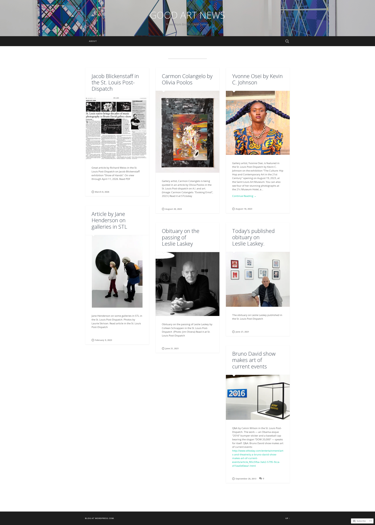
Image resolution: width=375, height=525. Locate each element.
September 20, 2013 (246, 478)
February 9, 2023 (103, 340)
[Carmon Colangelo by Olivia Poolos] (187, 132)
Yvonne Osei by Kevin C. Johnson (257, 79)
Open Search (287, 41)
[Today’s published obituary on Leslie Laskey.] (258, 279)
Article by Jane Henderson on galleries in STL (109, 220)
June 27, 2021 (242, 331)
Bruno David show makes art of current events (254, 360)
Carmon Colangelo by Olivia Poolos (187, 79)
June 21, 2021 (172, 348)
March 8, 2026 (102, 191)
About (93, 41)
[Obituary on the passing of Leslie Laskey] (187, 284)
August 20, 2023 (173, 209)
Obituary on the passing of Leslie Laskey (180, 237)
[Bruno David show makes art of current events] (258, 397)
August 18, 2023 (244, 208)
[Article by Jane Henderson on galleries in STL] (117, 271)
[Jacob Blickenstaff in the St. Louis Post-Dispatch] (117, 128)
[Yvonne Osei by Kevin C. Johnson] (258, 123)
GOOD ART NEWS (187, 14)
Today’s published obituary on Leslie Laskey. (253, 237)
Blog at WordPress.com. (100, 518)
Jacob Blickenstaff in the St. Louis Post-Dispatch (115, 82)
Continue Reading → (244, 196)
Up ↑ (287, 518)
